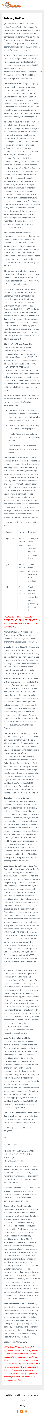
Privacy (22, 1405)
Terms (22, 1400)
